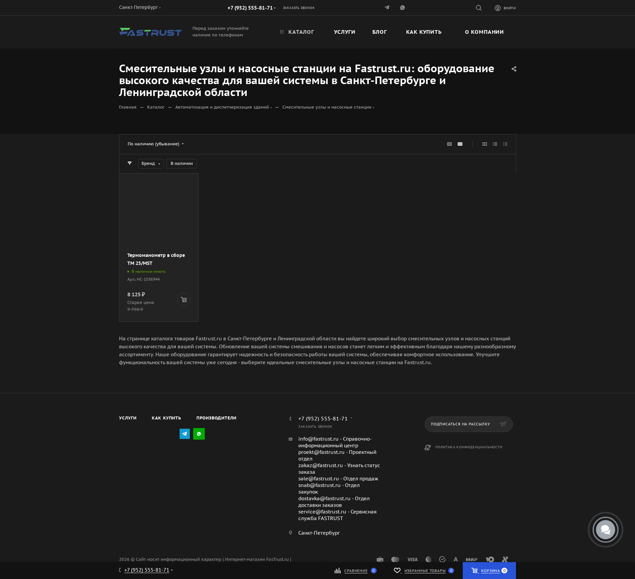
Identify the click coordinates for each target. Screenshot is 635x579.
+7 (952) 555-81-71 (250, 8)
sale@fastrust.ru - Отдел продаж (338, 478)
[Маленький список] (449, 144)
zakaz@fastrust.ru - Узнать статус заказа (339, 468)
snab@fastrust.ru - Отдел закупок (329, 488)
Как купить (166, 418)
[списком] (494, 144)
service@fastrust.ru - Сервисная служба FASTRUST (337, 514)
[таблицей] (505, 144)
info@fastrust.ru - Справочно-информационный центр (335, 442)
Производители (216, 418)
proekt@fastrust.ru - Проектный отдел (337, 455)
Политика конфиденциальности (468, 447)
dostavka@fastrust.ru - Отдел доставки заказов (334, 501)
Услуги (128, 418)
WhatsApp (403, 7)
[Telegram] (387, 7)
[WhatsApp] (198, 433)
